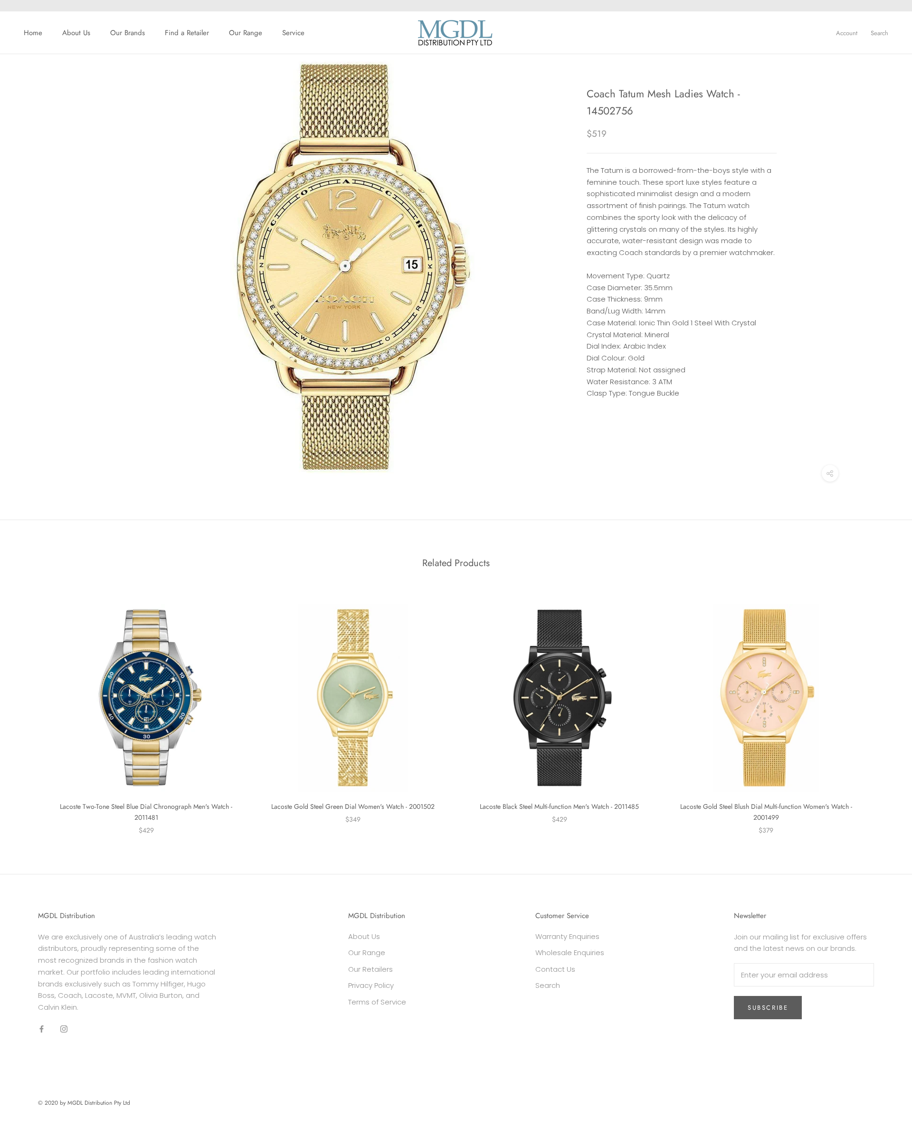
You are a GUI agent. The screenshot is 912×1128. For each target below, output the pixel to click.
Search (879, 33)
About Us (76, 33)
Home (33, 33)
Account (846, 33)
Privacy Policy (371, 985)
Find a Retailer (187, 33)
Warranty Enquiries (567, 936)
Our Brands (127, 33)
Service (293, 33)
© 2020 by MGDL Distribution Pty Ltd (84, 1103)
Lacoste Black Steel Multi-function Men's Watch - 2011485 (559, 806)
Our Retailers (370, 969)
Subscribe (768, 1007)
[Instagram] (63, 1029)
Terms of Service (377, 1002)
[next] (882, 709)
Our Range (245, 33)
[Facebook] (41, 1029)
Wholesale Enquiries (569, 952)
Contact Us (555, 969)
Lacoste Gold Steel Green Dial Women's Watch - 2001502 (353, 806)
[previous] (29, 709)
